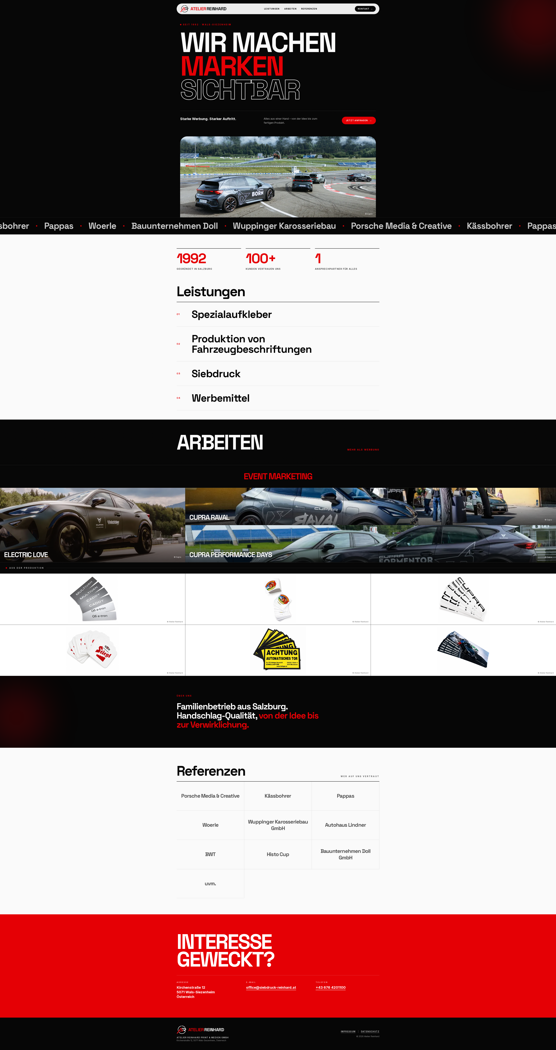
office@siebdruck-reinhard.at (271, 987)
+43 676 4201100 (331, 987)
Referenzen (309, 9)
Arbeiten (290, 9)
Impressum (348, 1031)
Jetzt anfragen (359, 120)
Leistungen (272, 9)
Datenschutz (370, 1031)
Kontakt (365, 9)
